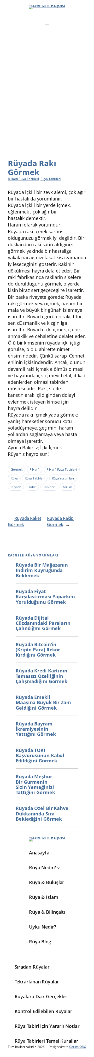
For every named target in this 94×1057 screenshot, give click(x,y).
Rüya (14, 478)
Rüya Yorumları (63, 478)
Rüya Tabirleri (50, 179)
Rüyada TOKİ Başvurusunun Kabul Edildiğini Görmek (40, 755)
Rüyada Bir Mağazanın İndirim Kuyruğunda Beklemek (42, 570)
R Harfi (34, 469)
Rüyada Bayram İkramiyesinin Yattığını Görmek (36, 729)
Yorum (67, 487)
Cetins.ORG (77, 1047)
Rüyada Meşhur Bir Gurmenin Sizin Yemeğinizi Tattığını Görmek (35, 784)
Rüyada (16, 487)
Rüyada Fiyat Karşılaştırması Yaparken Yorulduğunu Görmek (45, 597)
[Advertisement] (47, 96)
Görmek (16, 469)
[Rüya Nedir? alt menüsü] (58, 867)
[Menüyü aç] (47, 23)
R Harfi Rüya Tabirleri (23, 179)
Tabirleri (49, 487)
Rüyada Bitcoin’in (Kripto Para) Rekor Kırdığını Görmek (38, 650)
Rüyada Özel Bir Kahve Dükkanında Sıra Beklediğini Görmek (42, 813)
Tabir (32, 487)
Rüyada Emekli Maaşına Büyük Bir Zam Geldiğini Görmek (43, 702)
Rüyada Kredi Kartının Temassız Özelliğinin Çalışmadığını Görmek (41, 676)
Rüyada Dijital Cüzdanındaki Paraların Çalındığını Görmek (43, 623)
